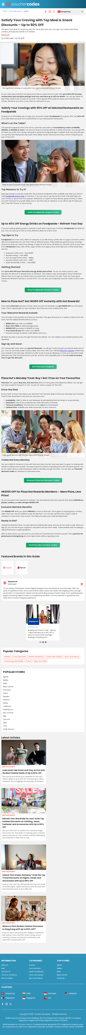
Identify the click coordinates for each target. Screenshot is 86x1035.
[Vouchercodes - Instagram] (50, 12)
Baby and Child (40, 661)
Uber (5, 722)
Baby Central (8, 686)
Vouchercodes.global (42, 1014)
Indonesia (52, 993)
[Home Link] (23, 4)
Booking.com (8, 709)
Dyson (5, 693)
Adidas (5, 680)
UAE (49, 998)
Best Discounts (15, 11)
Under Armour (8, 729)
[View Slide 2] (43, 642)
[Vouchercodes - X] (54, 12)
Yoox (5, 726)
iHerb (5, 683)
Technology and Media (13, 661)
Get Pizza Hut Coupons (43, 367)
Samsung (7, 690)
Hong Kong (65, 11)
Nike (4, 716)
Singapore (30, 998)
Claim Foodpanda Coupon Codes (43, 212)
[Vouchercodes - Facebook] (46, 12)
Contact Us (5, 971)
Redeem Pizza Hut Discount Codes (43, 480)
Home (5, 11)
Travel (28, 661)
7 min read (8, 38)
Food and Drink (19, 657)
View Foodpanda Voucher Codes (43, 290)
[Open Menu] (3, 4)
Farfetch (6, 700)
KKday (5, 703)
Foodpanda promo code (14, 196)
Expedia (6, 696)
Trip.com (6, 719)
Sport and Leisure (72, 657)
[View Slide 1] (40, 642)
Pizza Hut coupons (67, 351)
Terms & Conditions (9, 975)
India (28, 993)
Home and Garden (54, 657)
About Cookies (7, 978)
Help (3, 968)
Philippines (9, 998)
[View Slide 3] (46, 642)
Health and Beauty (36, 657)
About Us (4, 965)
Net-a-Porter (8, 713)
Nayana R (5, 35)
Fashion (7, 657)
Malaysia (73, 993)
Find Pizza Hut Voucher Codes (43, 545)
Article (26, 11)
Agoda (5, 677)
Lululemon (7, 706)
